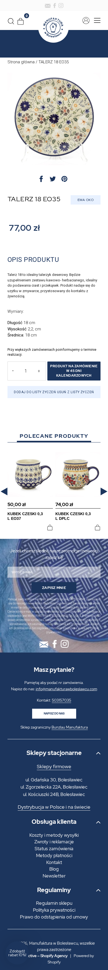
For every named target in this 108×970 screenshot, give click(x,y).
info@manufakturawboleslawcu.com (66, 688)
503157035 (61, 700)
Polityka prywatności (54, 910)
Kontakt (54, 862)
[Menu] (96, 20)
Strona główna (21, 61)
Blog (54, 869)
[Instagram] (60, 5)
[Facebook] (54, 5)
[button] (4, 491)
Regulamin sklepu (54, 903)
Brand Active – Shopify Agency (41, 955)
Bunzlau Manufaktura (70, 727)
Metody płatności (54, 855)
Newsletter (54, 876)
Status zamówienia (54, 849)
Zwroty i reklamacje (54, 842)
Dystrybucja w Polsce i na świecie (54, 807)
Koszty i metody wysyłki (54, 835)
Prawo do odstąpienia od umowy (54, 917)
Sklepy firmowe (54, 766)
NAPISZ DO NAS (54, 713)
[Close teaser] (30, 939)
